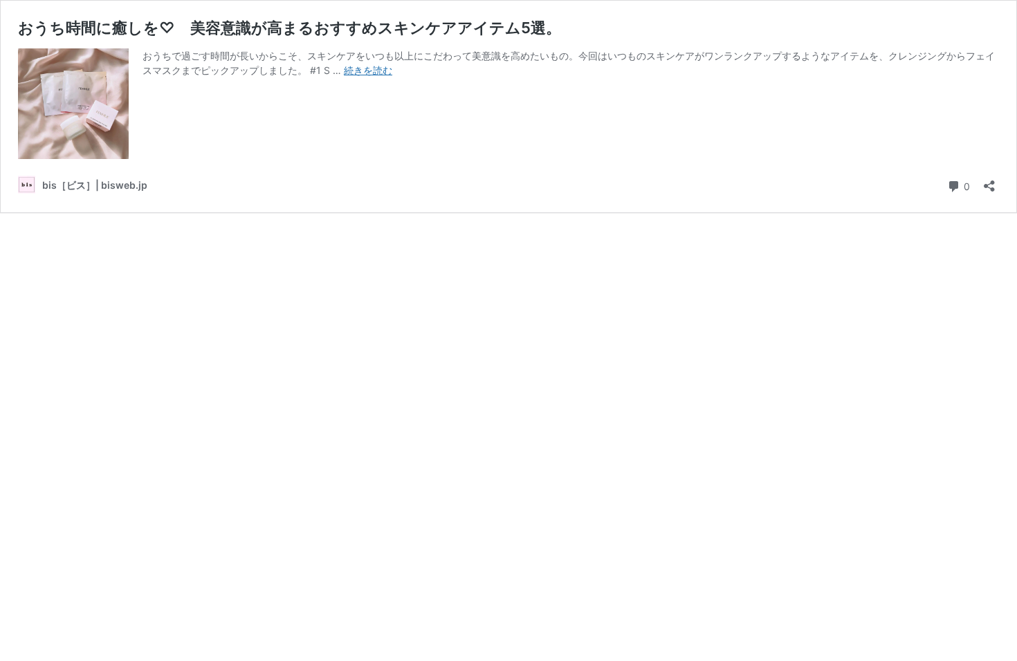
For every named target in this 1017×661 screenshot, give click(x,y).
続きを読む (368, 70)
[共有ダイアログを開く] (989, 181)
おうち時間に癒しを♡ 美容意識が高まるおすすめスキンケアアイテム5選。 (289, 28)
